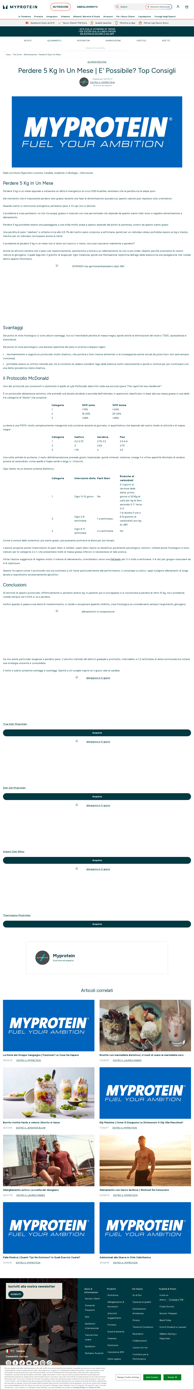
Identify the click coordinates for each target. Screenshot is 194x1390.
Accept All (172, 1377)
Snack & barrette (116, 1331)
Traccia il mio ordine (91, 1337)
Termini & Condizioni (143, 1327)
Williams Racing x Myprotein (168, 1336)
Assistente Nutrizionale (160, 7)
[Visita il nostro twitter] (36, 1363)
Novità (27, 40)
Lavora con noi (140, 1347)
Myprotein (64, 955)
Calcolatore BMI (116, 1352)
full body (115, 559)
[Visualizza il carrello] (186, 7)
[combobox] (143, 6)
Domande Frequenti (90, 1307)
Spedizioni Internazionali (92, 1325)
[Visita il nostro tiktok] (22, 1363)
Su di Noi (137, 1295)
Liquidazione (144, 17)
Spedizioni (90, 1346)
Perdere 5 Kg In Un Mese (50, 54)
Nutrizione (113, 1295)
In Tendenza (24, 17)
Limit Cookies (152, 1377)
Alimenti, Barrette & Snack (86, 17)
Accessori (108, 17)
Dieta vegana (114, 1359)
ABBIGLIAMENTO (87, 6)
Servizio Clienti (92, 1298)
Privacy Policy (79, 1387)
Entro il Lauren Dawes (127, 1060)
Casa (8, 54)
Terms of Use (94, 1387)
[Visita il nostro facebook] (15, 1363)
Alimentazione (113, 40)
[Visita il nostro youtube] (29, 1363)
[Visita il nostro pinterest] (42, 1363)
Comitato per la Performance (140, 1356)
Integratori (52, 17)
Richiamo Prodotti (94, 1353)
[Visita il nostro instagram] (8, 1363)
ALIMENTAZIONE (97, 62)
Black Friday (165, 1320)
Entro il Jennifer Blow (30, 1128)
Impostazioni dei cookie (19, 1344)
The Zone (17, 54)
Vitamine (65, 17)
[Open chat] (49, 1363)
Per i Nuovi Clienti (125, 17)
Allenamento (54, 40)
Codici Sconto (166, 1306)
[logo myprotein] (20, 7)
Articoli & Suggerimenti (114, 1315)
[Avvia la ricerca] (117, 6)
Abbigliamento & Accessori (116, 1304)
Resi (87, 1317)
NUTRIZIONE (60, 6)
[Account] (178, 7)
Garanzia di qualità (142, 1302)
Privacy (136, 1320)
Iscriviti (16, 1294)
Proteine (38, 17)
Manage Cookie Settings (128, 1377)
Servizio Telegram (168, 1313)
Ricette (166, 40)
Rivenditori (138, 1334)
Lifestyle (141, 40)
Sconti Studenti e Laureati (172, 1327)
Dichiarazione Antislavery (139, 1311)
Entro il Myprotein (102, 82)
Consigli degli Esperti (165, 17)
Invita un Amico (171, 1297)
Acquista (97, 733)
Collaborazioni (140, 1340)
